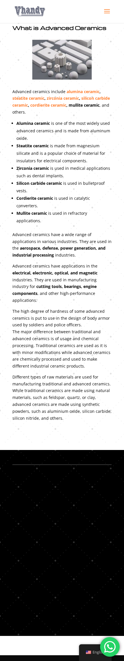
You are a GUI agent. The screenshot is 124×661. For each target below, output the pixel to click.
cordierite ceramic (48, 105)
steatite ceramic (28, 98)
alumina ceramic (83, 91)
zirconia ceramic (63, 98)
